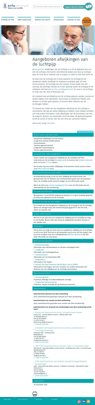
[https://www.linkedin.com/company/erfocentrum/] (83, 401)
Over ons (7, 399)
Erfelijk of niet (7, 19)
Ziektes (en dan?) (42, 19)
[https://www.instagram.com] (79, 401)
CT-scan (49, 162)
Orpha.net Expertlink (41, 324)
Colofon (38, 399)
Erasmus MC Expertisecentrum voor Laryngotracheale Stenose (58, 313)
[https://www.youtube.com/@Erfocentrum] (88, 401)
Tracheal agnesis (42, 277)
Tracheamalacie (41, 255)
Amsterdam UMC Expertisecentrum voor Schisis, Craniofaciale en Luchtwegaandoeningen (59, 329)
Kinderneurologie (42, 245)
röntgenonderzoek (85, 160)
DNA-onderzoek (24, 19)
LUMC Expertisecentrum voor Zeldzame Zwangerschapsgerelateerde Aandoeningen (60, 362)
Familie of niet (73, 19)
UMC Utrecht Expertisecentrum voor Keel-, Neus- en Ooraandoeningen (62, 346)
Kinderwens (59, 19)
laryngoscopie (60, 160)
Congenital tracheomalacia (46, 282)
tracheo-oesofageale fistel (59, 185)
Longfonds (39, 250)
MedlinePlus (40, 260)
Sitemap (54, 399)
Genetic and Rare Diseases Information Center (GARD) (56, 265)
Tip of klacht (23, 399)
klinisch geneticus (75, 235)
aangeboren (39, 69)
